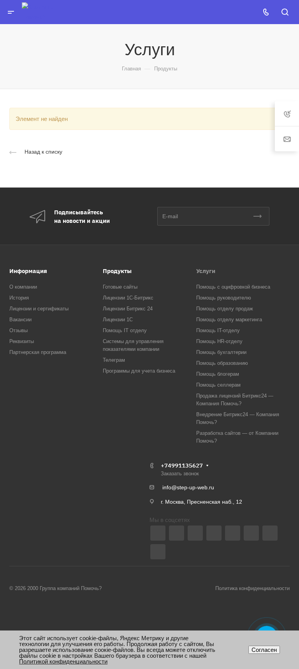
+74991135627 (182, 465)
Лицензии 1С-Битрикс (128, 298)
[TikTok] (270, 533)
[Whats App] (232, 533)
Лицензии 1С (118, 319)
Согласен (264, 649)
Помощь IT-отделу (218, 330)
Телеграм (114, 360)
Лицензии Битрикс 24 (128, 309)
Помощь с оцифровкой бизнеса (233, 287)
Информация (28, 271)
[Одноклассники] (214, 533)
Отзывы (18, 330)
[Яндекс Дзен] (251, 533)
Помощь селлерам (218, 385)
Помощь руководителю (223, 298)
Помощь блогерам (217, 374)
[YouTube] (195, 533)
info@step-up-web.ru (188, 487)
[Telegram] (176, 533)
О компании (23, 287)
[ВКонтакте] (157, 533)
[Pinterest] (157, 551)
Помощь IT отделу (125, 330)
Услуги (205, 271)
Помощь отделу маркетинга (229, 319)
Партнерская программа (37, 352)
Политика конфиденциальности (252, 588)
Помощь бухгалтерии (221, 352)
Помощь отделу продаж (224, 309)
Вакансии (20, 319)
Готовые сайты (120, 287)
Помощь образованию (222, 363)
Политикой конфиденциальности (63, 661)
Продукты (117, 271)
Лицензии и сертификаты (39, 309)
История (19, 298)
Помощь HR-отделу (219, 341)
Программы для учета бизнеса (139, 371)
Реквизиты (21, 341)
